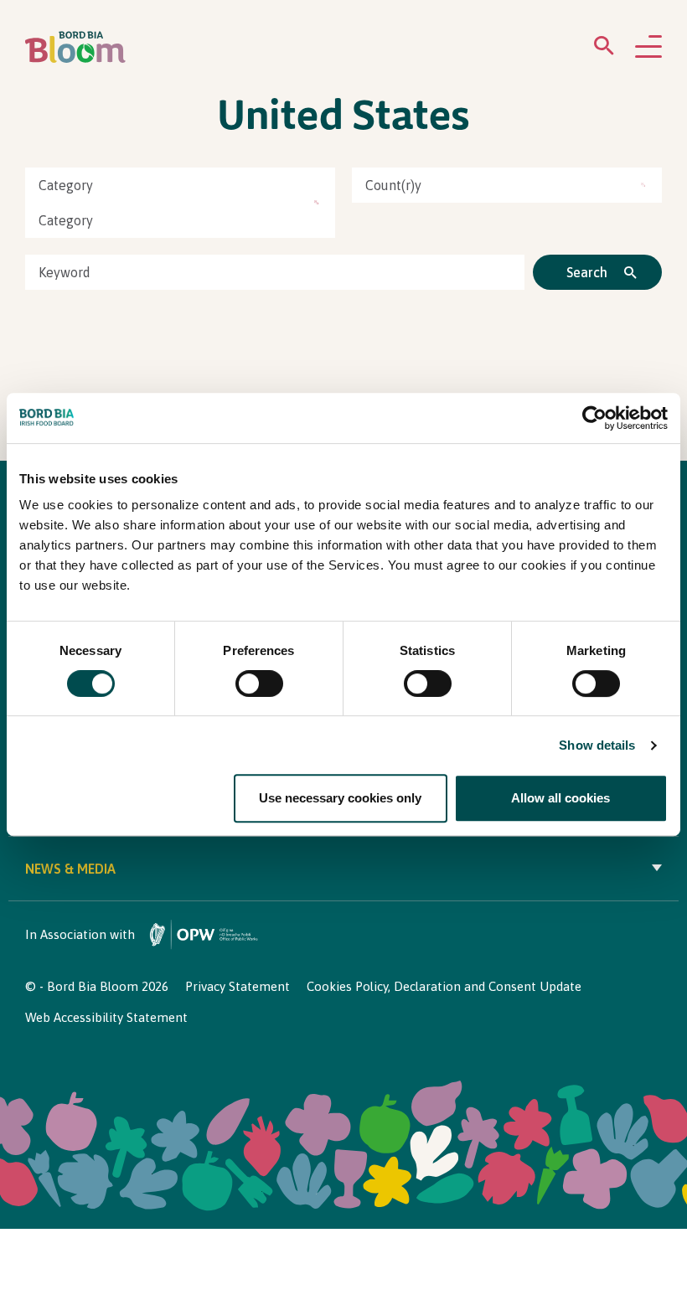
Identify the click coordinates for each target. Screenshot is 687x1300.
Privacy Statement (237, 986)
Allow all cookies (560, 798)
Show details (597, 745)
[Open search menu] (604, 49)
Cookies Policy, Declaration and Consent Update (444, 986)
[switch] (259, 683)
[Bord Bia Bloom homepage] (75, 47)
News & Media (70, 868)
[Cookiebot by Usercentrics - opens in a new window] (594, 418)
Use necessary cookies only (340, 798)
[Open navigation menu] (648, 47)
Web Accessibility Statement (106, 1017)
